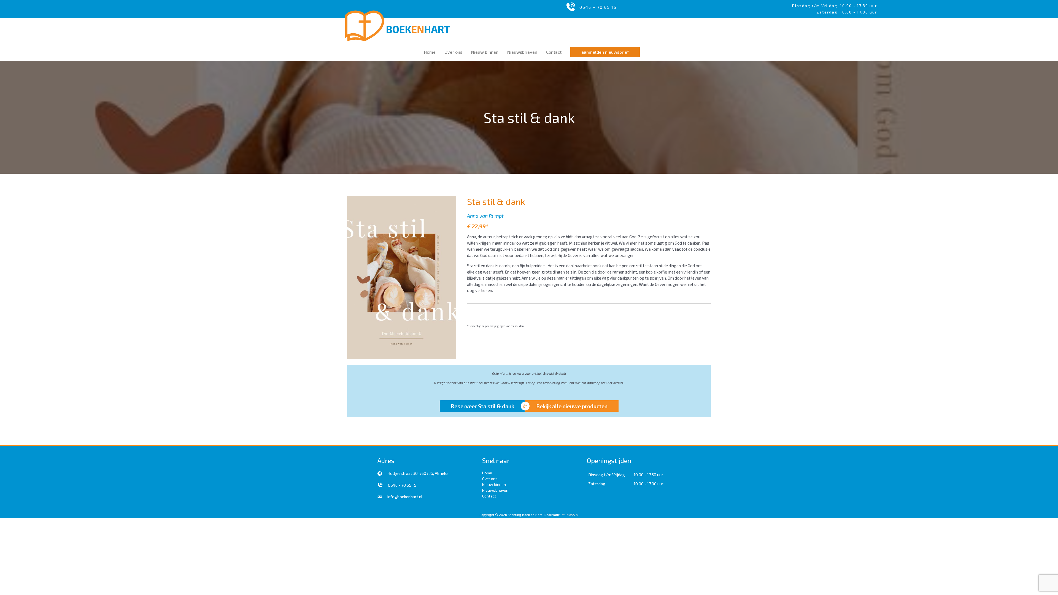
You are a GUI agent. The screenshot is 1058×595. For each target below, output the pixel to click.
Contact (489, 496)
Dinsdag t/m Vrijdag (816, 5)
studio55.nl (570, 514)
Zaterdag (596, 483)
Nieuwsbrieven (495, 490)
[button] (605, 52)
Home (487, 472)
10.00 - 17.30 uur (858, 5)
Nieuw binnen (494, 484)
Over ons (490, 478)
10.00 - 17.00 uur (648, 483)
